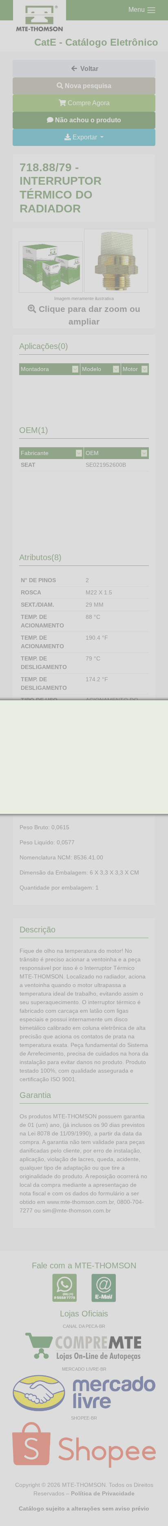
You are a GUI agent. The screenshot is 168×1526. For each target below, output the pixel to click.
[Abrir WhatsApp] (147, 1505)
